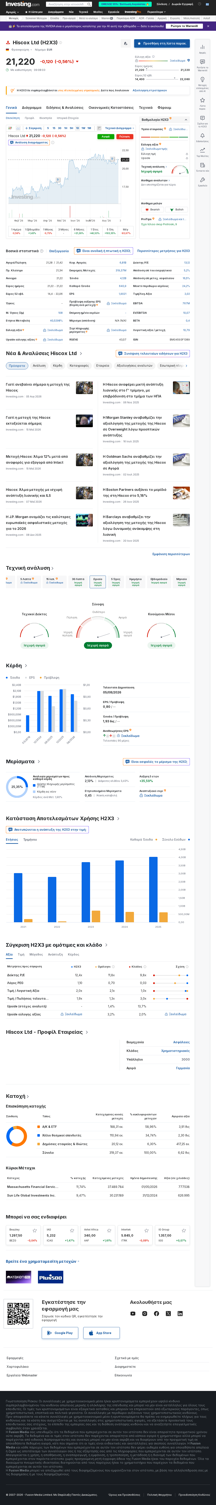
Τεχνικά (146, 107)
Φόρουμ (164, 107)
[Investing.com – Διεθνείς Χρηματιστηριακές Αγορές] (22, 4)
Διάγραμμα (31, 107)
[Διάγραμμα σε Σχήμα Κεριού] (10, 128)
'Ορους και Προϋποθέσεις (124, 1494)
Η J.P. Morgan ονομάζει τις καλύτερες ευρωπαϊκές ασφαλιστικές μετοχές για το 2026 (38, 523)
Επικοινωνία (123, 1375)
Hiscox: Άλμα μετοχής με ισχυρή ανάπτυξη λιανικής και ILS (34, 492)
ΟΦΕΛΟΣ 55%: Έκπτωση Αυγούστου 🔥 (125, 4)
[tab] (29, 582)
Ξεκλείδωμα (177, 60)
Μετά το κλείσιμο (88, 18)
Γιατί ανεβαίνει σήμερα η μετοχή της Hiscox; (38, 387)
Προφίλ (29, 118)
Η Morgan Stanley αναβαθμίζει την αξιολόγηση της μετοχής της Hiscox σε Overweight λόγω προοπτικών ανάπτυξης (134, 426)
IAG (49, 1229)
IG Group (164, 1229)
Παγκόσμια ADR (126, 18)
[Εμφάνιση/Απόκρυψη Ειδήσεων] (99, 128)
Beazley (14, 1229)
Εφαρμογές (15, 1358)
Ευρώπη (175, 18)
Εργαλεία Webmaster (22, 1375)
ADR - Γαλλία (146, 18)
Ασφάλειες (181, 1042)
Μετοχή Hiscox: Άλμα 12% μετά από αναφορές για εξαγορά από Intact (37, 459)
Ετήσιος (12, 839)
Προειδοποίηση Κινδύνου (194, 1494)
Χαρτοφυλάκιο (18, 1366)
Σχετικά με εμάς (127, 1358)
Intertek (126, 1229)
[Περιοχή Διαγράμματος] (18, 128)
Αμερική (162, 18)
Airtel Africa (91, 1229)
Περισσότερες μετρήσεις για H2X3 (163, 251)
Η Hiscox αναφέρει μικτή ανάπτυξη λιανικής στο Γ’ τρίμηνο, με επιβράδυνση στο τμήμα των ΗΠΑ (133, 390)
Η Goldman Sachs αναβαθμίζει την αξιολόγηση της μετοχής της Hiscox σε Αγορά (134, 462)
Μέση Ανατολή (192, 18)
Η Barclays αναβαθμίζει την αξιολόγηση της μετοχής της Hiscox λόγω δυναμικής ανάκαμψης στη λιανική (134, 526)
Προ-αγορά (69, 18)
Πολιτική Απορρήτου (159, 1494)
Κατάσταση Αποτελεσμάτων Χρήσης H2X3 (60, 818)
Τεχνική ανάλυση (28, 568)
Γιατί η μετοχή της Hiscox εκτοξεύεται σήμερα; (28, 420)
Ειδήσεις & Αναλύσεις (65, 107)
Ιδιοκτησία (45, 118)
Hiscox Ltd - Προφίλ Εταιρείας (44, 1032)
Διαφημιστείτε (125, 1366)
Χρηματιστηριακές (175, 1051)
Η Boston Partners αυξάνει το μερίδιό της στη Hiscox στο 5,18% (134, 492)
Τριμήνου (30, 839)
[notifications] (199, 4)
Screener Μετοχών (36, 18)
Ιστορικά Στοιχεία (67, 118)
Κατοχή (15, 1096)
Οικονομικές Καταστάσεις (111, 107)
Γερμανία (183, 1068)
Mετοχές (14, 18)
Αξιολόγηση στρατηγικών (150, 90)
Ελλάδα (54, 18)
